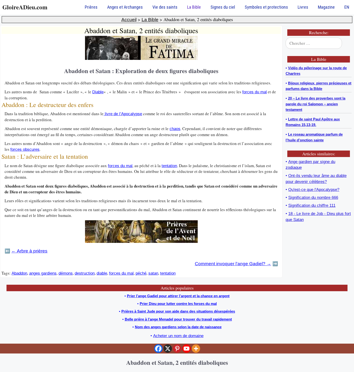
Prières (91, 7)
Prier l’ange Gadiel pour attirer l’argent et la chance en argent (178, 296)
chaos (175, 128)
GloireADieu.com (24, 7)
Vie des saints (164, 7)
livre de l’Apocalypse (123, 114)
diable (102, 273)
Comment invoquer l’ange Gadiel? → (233, 263)
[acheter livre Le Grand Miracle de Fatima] (141, 58)
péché (141, 273)
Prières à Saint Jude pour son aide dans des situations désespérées (178, 311)
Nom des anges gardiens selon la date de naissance (178, 327)
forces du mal (254, 92)
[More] (196, 348)
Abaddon (19, 273)
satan (153, 273)
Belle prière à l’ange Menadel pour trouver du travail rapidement (178, 319)
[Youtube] (186, 348)
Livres (303, 7)
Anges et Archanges (125, 7)
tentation (169, 166)
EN (346, 7)
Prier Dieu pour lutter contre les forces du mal (178, 304)
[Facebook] (158, 348)
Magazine (326, 7)
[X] (168, 348)
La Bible (194, 7)
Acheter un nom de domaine (178, 336)
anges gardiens (43, 273)
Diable (98, 92)
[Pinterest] (177, 348)
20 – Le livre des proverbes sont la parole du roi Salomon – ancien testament (315, 104)
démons (66, 273)
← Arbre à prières (29, 250)
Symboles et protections (266, 7)
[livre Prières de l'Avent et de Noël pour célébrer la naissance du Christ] (141, 241)
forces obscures (24, 149)
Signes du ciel (222, 7)
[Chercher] (345, 43)
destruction (85, 273)
